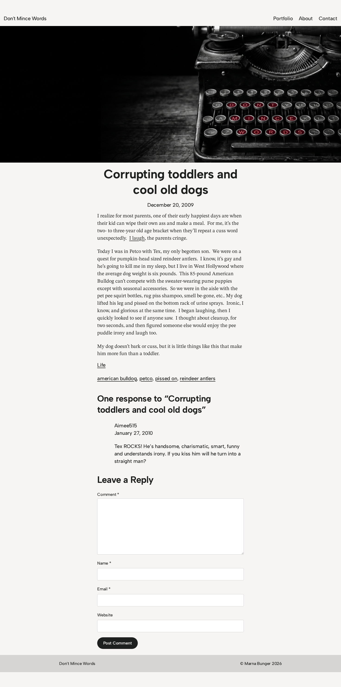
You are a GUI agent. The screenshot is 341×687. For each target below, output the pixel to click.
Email (103, 589)
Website (105, 615)
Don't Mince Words (25, 18)
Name (104, 563)
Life (101, 365)
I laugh (137, 238)
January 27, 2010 (133, 433)
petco (145, 378)
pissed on (166, 378)
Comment (108, 494)
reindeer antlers (197, 378)
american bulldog (117, 378)
